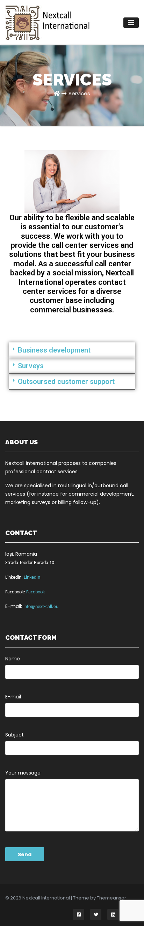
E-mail (13, 696)
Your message (23, 772)
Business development (54, 350)
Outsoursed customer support (66, 381)
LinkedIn (32, 577)
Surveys (31, 366)
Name (12, 658)
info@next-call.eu (40, 606)
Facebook (35, 592)
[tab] (72, 350)
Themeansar (111, 898)
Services (79, 93)
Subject (14, 734)
